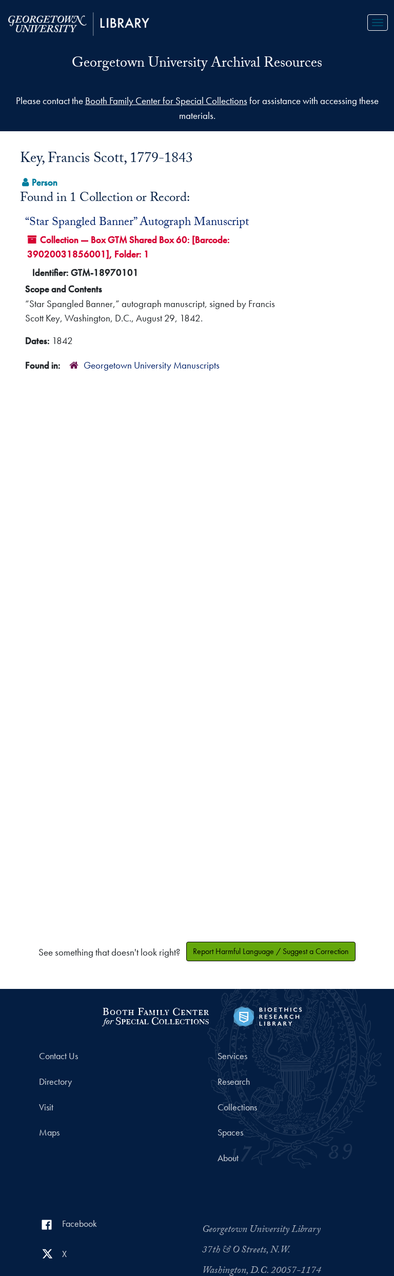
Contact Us (58, 1056)
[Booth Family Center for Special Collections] (155, 1015)
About (228, 1158)
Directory (55, 1081)
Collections (237, 1107)
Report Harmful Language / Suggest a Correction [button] (271, 951)
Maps (49, 1132)
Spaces (230, 1132)
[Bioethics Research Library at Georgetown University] (267, 1015)
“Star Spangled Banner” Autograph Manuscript (137, 223)
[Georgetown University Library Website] (78, 22)
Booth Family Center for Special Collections (166, 100)
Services (232, 1056)
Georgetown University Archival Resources (197, 64)
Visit (46, 1107)
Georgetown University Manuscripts (152, 365)
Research (234, 1081)
